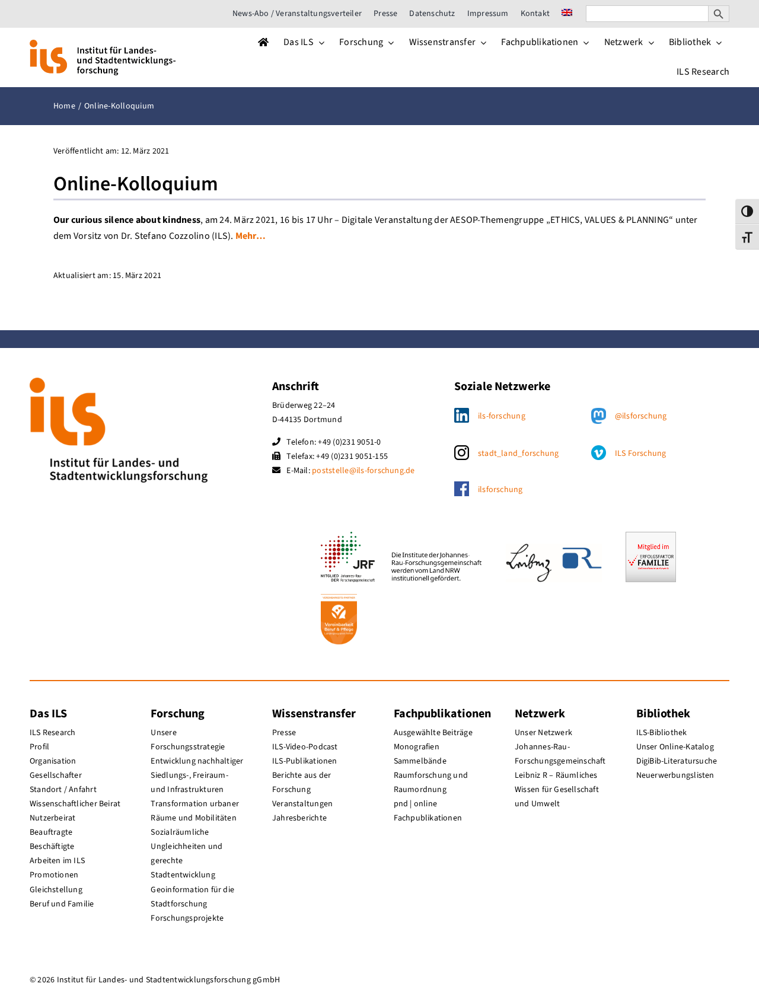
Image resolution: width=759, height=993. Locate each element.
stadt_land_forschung (518, 453)
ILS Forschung (640, 453)
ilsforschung (500, 490)
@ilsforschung (641, 416)
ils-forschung (501, 416)
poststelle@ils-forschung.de (363, 471)
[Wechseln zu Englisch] (567, 13)
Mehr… (250, 235)
